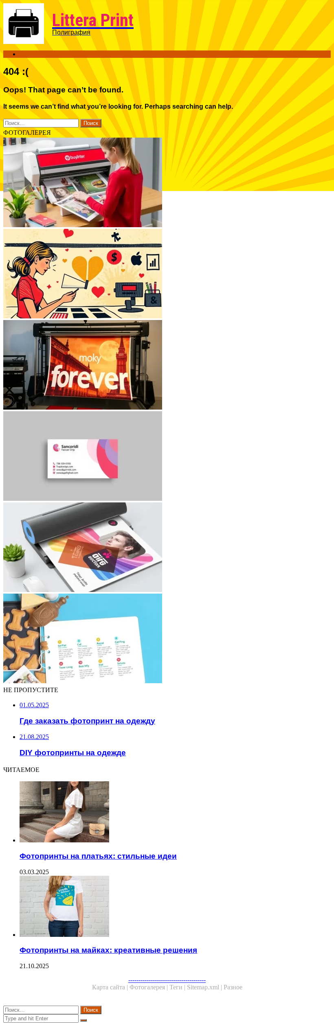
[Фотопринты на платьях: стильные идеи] (175, 812)
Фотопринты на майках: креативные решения (108, 950)
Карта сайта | (111, 987)
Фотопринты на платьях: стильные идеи (98, 856)
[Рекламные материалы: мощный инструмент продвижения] (167, 639)
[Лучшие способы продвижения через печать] (167, 183)
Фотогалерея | (149, 987)
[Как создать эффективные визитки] (167, 456)
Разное (233, 987)
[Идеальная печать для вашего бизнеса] (167, 548)
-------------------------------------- (167, 979)
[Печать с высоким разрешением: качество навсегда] (167, 365)
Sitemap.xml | (205, 987)
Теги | (178, 987)
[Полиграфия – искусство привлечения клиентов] (167, 274)
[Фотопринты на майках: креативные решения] (175, 907)
